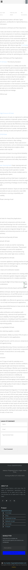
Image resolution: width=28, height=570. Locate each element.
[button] (1, 1)
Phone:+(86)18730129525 (15, 465)
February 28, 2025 (13, 14)
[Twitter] (6, 500)
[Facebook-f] (2, 500)
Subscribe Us (14, 553)
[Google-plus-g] (10, 500)
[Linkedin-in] (14, 500)
